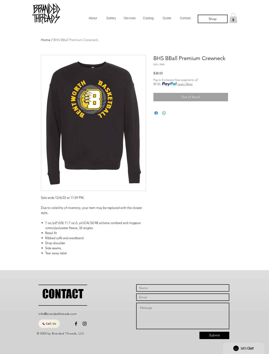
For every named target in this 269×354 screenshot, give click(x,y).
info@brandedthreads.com (57, 314)
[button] (233, 18)
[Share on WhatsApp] (164, 113)
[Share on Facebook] (156, 113)
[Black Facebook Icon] (76, 323)
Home (45, 40)
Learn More (185, 84)
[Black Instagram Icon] (84, 323)
